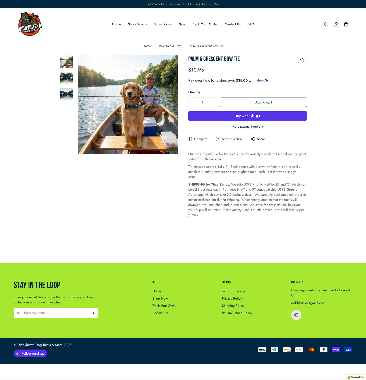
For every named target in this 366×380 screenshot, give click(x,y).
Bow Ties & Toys (170, 46)
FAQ (251, 24)
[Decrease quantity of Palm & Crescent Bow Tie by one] (193, 102)
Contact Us (233, 24)
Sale (182, 24)
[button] (346, 24)
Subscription (163, 24)
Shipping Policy (233, 305)
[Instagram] (296, 315)
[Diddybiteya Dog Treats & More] (29, 24)
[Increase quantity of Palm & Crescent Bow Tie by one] (211, 102)
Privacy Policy (232, 298)
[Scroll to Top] (358, 357)
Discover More (210, 4)
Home (116, 24)
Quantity (194, 92)
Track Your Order (205, 24)
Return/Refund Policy (237, 312)
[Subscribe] (93, 313)
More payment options (247, 126)
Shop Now (136, 24)
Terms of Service (233, 291)
